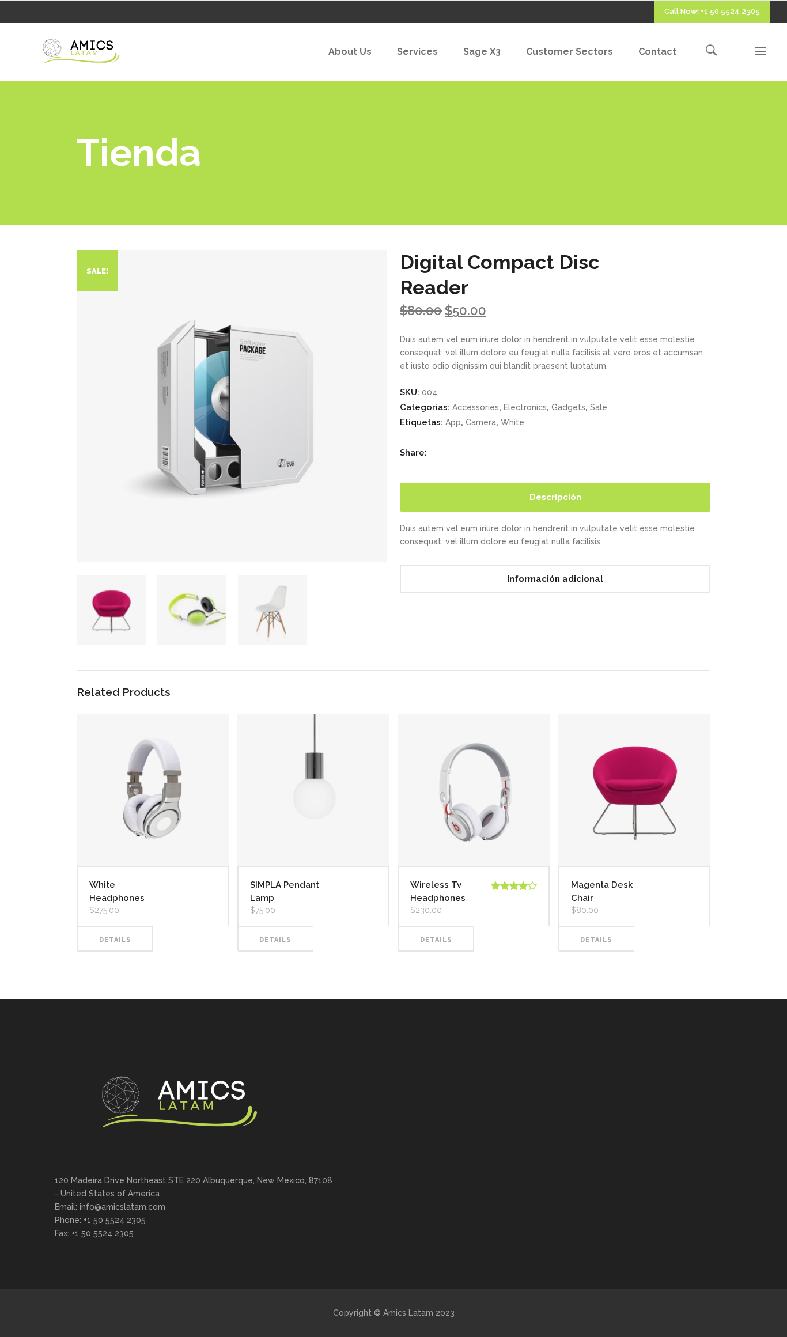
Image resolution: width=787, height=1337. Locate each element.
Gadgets (568, 407)
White (512, 422)
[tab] (555, 497)
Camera (481, 422)
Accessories (475, 407)
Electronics (525, 407)
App (453, 422)
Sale (598, 407)
